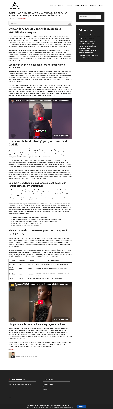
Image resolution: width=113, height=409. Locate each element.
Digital (77, 6)
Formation (61, 6)
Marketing (93, 6)
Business (69, 6)
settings (70, 407)
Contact (45, 390)
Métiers (101, 6)
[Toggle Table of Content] (69, 23)
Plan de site (46, 387)
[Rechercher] (98, 17)
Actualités (12, 349)
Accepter (81, 406)
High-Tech (84, 6)
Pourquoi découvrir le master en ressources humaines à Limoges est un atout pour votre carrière (89, 37)
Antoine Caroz (20, 354)
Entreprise (53, 6)
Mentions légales (48, 384)
